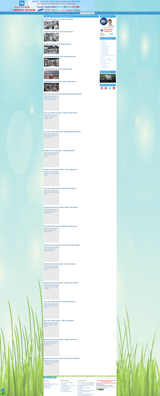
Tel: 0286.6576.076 (108, 28)
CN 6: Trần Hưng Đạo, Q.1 (65, 389)
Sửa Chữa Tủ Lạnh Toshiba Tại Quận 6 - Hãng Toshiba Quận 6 (60, 264)
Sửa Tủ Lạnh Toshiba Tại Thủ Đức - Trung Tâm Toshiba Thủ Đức (60, 113)
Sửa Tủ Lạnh (104, 40)
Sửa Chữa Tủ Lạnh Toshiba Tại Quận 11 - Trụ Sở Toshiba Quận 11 (60, 169)
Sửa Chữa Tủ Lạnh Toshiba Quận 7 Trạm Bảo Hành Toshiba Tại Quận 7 (62, 245)
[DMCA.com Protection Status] (100, 389)
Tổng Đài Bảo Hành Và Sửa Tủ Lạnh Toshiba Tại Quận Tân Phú (60, 81)
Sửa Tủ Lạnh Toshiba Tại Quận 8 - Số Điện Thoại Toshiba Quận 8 (60, 226)
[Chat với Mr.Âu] (111, 34)
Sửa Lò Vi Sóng (104, 48)
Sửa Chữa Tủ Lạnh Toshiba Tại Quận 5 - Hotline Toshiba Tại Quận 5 (61, 283)
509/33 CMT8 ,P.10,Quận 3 (48, 385)
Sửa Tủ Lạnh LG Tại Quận (106, 58)
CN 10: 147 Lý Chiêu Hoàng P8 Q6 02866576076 (86, 384)
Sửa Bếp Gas (104, 64)
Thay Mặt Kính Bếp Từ (106, 63)
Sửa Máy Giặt (104, 43)
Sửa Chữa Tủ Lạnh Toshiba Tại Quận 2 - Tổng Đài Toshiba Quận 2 (61, 339)
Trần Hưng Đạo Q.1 (46, 382)
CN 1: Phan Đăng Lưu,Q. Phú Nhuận (66, 382)
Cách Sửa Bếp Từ (105, 66)
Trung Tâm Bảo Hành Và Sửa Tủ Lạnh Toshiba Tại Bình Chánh (60, 56)
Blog (102, 57)
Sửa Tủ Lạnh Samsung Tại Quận (107, 60)
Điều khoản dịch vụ (46, 386)
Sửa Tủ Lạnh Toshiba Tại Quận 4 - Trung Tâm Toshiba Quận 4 (60, 301)
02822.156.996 (108, 29)
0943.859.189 (108, 31)
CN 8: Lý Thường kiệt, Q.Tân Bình (66, 391)
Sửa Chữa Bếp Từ (105, 52)
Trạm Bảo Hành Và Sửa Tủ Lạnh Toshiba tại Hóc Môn (57, 44)
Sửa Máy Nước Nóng (105, 54)
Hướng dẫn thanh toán (47, 387)
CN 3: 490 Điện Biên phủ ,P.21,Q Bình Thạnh (68, 385)
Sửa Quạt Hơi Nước (105, 51)
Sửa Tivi (103, 41)
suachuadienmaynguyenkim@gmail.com (106, 386)
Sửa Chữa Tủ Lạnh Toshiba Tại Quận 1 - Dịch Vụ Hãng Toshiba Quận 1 (62, 358)
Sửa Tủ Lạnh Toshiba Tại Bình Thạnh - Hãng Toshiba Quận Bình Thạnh (62, 131)
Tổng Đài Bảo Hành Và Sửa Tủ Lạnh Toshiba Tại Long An (58, 31)
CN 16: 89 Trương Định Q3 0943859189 (84, 395)
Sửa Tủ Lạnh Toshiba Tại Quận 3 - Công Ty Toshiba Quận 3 (59, 320)
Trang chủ (47, 16)
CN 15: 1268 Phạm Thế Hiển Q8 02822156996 (86, 394)
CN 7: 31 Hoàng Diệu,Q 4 (64, 390)
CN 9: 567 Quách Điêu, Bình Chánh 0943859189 (86, 382)
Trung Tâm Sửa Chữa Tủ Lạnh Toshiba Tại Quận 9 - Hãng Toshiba (61, 207)
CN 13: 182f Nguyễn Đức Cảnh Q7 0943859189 (86, 390)
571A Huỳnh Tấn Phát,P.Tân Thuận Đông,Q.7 (51, 384)
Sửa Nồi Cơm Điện (105, 49)
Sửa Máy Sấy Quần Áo (106, 46)
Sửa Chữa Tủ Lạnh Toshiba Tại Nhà (87, 13)
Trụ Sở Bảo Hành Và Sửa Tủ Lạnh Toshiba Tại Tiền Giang (58, 19)
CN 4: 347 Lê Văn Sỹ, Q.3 (64, 386)
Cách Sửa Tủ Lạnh (105, 68)
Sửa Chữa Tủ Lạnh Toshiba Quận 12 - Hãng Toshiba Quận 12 (59, 150)
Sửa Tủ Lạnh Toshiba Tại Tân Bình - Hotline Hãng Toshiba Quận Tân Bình (63, 94)
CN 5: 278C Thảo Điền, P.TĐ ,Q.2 (66, 387)
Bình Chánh (104, 61)
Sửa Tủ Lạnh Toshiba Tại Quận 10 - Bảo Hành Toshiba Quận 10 (60, 188)
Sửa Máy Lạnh (104, 45)
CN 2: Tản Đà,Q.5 (63, 384)
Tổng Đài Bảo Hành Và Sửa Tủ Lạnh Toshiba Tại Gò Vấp (58, 69)
